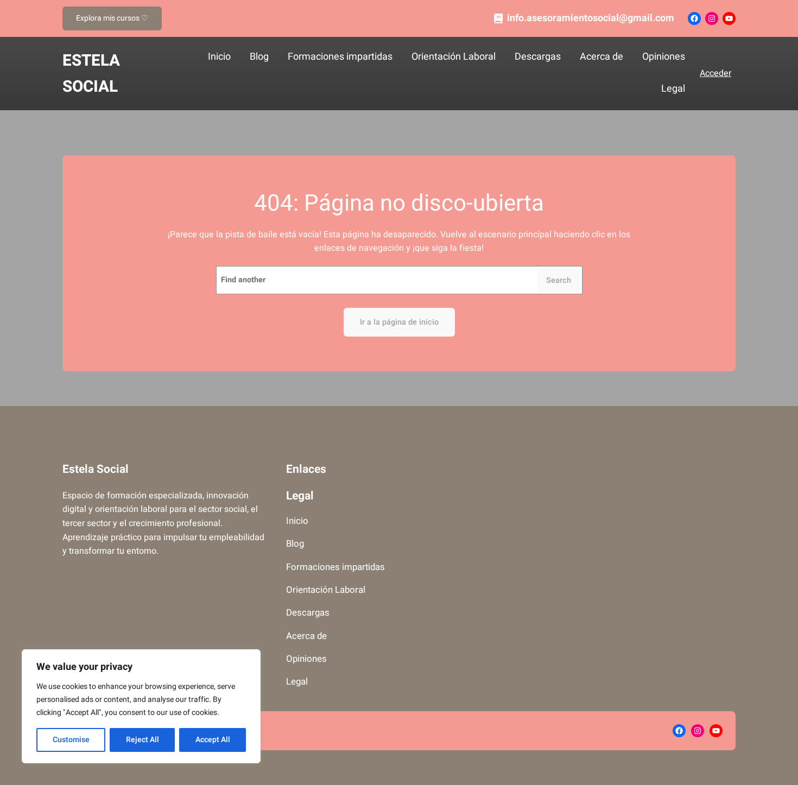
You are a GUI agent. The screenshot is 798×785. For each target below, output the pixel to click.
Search (558, 280)
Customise (71, 739)
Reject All (142, 739)
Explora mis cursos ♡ (112, 18)
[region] (141, 706)
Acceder (715, 73)
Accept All (212, 739)
